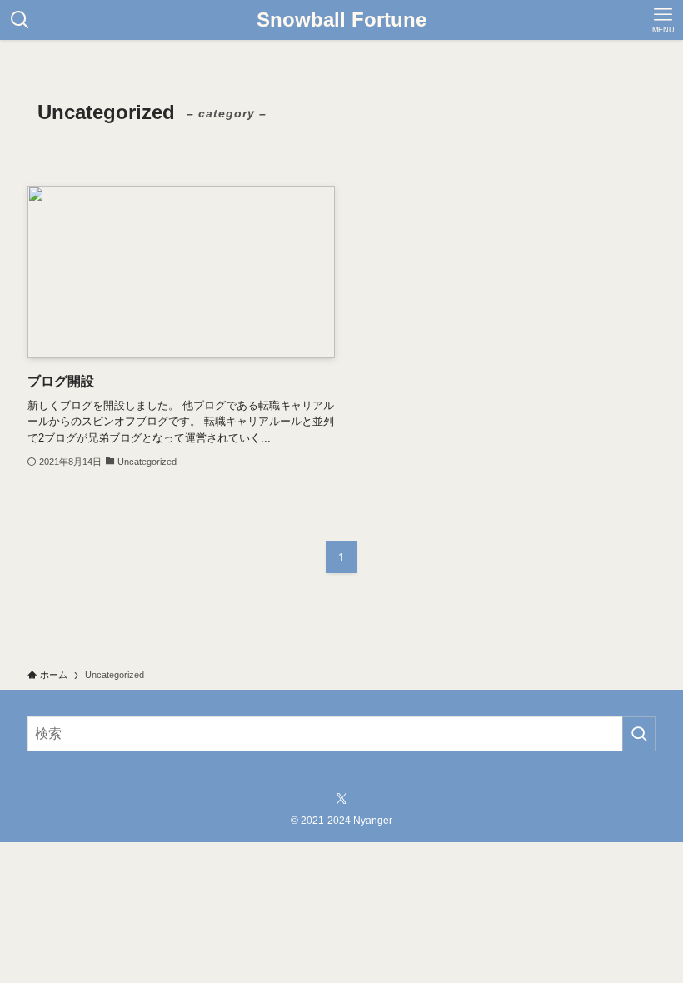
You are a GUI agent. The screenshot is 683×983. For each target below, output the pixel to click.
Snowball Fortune (341, 20)
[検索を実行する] (639, 733)
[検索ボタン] (20, 20)
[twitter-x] (341, 798)
